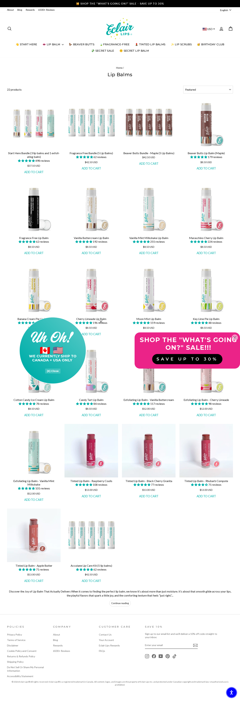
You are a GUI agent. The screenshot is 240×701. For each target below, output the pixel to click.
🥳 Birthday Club (210, 44)
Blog (19, 9)
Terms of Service (16, 639)
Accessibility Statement (20, 676)
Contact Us (105, 634)
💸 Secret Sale (102, 50)
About (10, 9)
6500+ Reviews (46, 9)
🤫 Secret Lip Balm (134, 50)
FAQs (102, 650)
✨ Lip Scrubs (181, 44)
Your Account (106, 639)
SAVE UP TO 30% (187, 359)
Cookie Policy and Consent (22, 650)
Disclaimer (12, 645)
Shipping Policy (15, 661)
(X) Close (53, 371)
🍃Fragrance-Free (115, 44)
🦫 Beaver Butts (81, 44)
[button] (26, 160)
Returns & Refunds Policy (21, 656)
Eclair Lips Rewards (109, 645)
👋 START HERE (26, 44)
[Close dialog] (101, 322)
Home (119, 67)
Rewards (30, 9)
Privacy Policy (14, 634)
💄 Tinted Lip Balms (150, 44)
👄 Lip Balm (52, 44)
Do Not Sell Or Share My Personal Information (25, 669)
